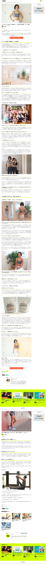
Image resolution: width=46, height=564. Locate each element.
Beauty (42, 402)
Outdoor (16, 401)
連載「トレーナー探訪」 (16, 37)
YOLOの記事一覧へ (39, 4)
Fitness (26, 402)
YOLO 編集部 (12, 534)
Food (13, 402)
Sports (4, 402)
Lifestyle (36, 403)
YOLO (3, 2)
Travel (20, 401)
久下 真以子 (12, 379)
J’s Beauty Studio (12, 359)
